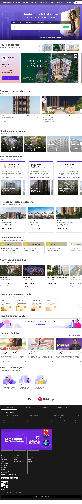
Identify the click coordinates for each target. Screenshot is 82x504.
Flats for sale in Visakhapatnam (59, 419)
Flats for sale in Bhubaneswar (58, 422)
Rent (21, 22)
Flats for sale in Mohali (32, 415)
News (29, 455)
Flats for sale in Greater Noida (10, 415)
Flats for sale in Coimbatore (34, 417)
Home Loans (30, 457)
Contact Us (3, 467)
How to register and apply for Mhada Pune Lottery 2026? (13, 352)
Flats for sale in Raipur (56, 417)
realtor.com (17, 457)
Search (66, 27)
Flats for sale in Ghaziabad (9, 417)
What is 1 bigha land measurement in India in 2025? (41, 352)
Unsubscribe (4, 469)
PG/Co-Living (40, 22)
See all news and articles (75, 335)
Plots (49, 22)
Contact (4, 286)
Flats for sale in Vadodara (33, 422)
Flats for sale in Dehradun (57, 415)
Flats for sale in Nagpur (33, 419)
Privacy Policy (4, 465)
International (31, 461)
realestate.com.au (18, 455)
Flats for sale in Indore (8, 421)
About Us (3, 457)
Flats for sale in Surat (32, 421)
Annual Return (4, 463)
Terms (2, 461)
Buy (14, 22)
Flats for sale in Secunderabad (58, 421)
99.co (15, 459)
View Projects (11, 59)
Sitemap (29, 459)
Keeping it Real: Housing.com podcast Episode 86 (67, 352)
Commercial (29, 22)
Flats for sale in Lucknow (9, 419)
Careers (3, 455)
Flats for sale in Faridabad (9, 422)
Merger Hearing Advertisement (5, 472)
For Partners (4, 459)
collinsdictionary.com (19, 461)
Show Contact (11, 252)
